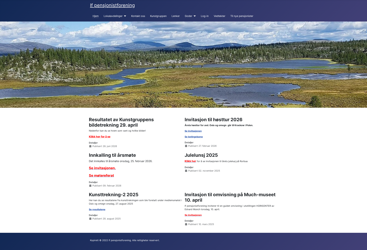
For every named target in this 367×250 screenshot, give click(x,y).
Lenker (176, 15)
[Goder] (194, 16)
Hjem (96, 15)
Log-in (205, 15)
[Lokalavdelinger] (124, 16)
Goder (188, 15)
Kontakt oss (138, 15)
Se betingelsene (194, 136)
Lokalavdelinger (113, 15)
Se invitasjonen (193, 131)
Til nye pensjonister (241, 15)
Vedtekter (219, 15)
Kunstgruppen (158, 15)
